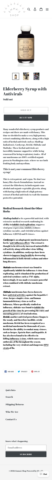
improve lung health (22, 255)
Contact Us (11, 419)
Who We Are (12, 411)
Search (9, 396)
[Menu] (47, 9)
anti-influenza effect (20, 242)
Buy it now (26, 117)
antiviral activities (17, 294)
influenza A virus (18, 338)
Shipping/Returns (15, 404)
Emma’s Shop (20, 471)
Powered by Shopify (35, 471)
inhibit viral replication (23, 224)
